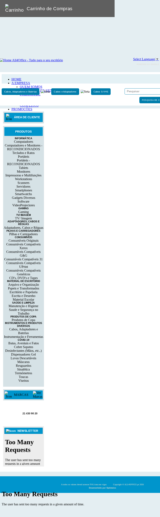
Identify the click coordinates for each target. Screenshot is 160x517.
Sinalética (23, 369)
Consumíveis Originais (24, 240)
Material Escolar (23, 299)
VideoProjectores (23, 205)
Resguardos (23, 365)
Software (23, 201)
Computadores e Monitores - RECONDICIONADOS (23, 147)
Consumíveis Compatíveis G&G (23, 253)
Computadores (23, 141)
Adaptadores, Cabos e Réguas (23, 227)
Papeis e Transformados (23, 288)
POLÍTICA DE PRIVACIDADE (31, 96)
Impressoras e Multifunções (23, 175)
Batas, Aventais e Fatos (23, 343)
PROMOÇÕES (21, 109)
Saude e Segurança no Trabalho (23, 311)
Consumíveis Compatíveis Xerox (23, 246)
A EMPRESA (20, 83)
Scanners (23, 183)
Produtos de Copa (23, 320)
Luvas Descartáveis (23, 358)
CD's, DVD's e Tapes (23, 278)
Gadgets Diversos (23, 197)
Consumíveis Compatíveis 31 (23, 259)
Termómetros (23, 373)
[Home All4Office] (31, 60)
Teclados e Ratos (23, 153)
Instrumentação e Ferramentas (23, 337)
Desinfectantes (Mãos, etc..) (23, 350)
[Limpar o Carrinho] (98, 8)
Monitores (23, 171)
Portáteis (23, 156)
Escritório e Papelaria (24, 292)
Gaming (23, 212)
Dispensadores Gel (23, 354)
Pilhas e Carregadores (23, 234)
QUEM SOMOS (31, 87)
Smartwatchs (23, 194)
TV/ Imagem (23, 218)
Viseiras (23, 380)
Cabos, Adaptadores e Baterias (20, 91)
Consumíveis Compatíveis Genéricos (23, 272)
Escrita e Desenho (23, 296)
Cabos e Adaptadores (65, 91)
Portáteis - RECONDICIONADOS (23, 162)
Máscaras (23, 362)
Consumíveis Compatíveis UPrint (23, 264)
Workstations (23, 179)
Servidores (23, 186)
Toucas (23, 377)
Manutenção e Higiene (23, 306)
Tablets (23, 168)
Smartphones (23, 190)
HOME (16, 79)
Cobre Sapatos (23, 347)
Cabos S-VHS (101, 91)
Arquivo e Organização (23, 284)
